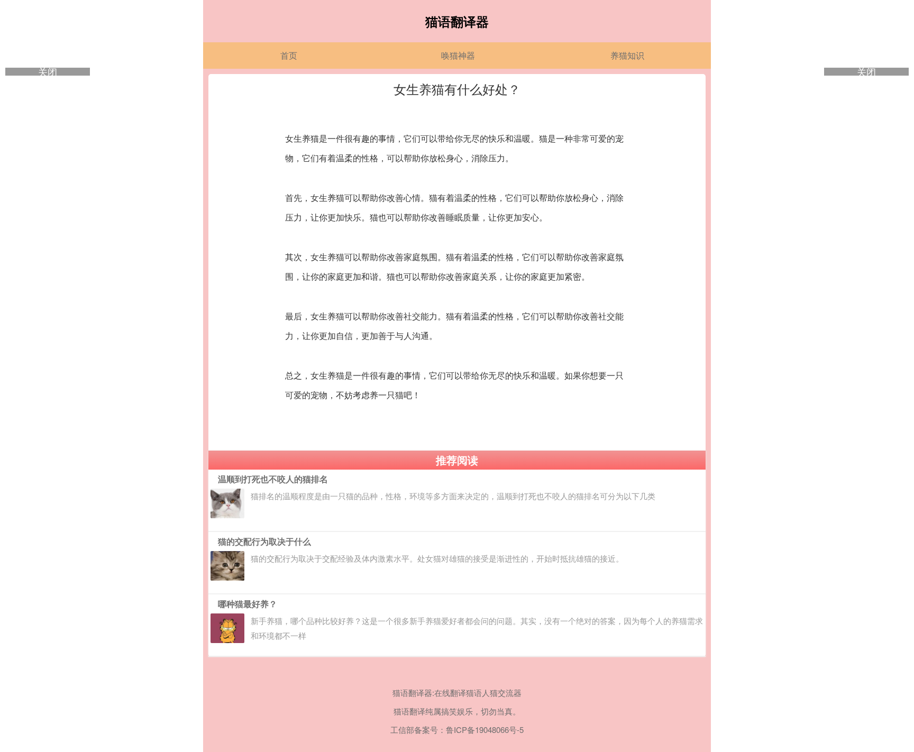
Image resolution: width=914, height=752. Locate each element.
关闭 (47, 72)
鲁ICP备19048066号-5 (485, 729)
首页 (288, 55)
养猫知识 (627, 55)
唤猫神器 (458, 55)
